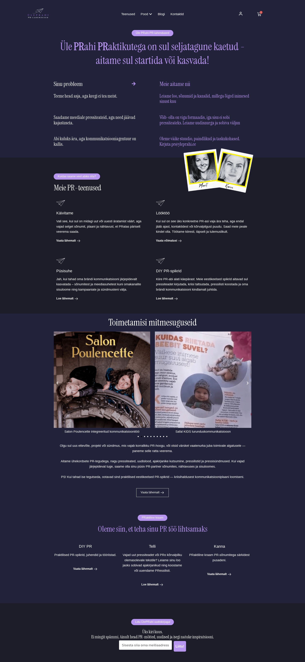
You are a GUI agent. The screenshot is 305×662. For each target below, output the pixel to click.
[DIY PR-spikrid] (160, 261)
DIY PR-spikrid (168, 271)
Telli (152, 546)
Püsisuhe (64, 271)
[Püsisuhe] (60, 261)
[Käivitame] (60, 204)
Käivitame (64, 213)
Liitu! (179, 646)
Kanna (219, 546)
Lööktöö (163, 213)
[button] (57, 383)
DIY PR (85, 546)
